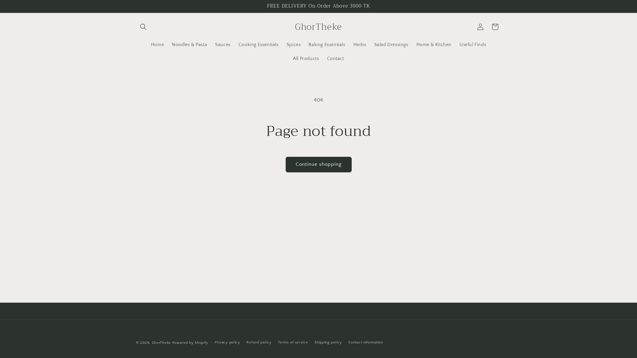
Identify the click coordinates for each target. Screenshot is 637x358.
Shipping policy (328, 342)
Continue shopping (319, 164)
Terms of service (293, 342)
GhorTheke (161, 343)
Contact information (365, 342)
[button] (143, 27)
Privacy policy (227, 342)
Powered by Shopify (190, 343)
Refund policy (259, 342)
